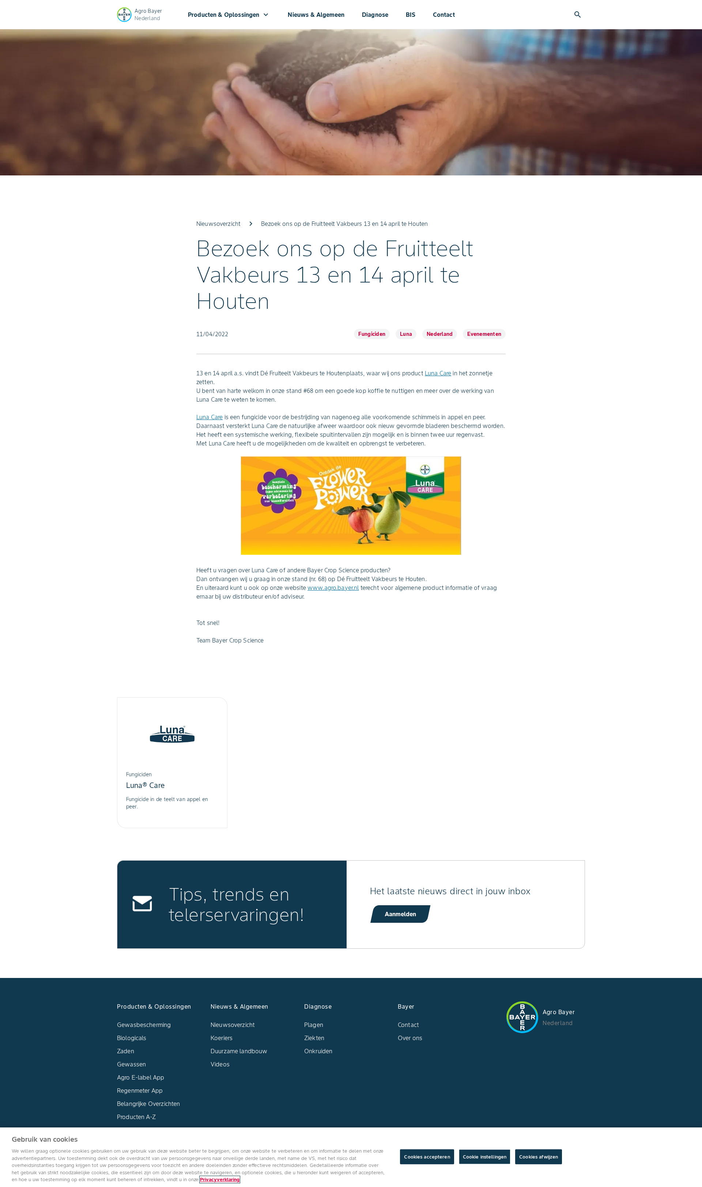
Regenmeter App (140, 1090)
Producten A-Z (136, 1116)
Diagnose (375, 14)
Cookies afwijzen (538, 1156)
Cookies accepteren (427, 1156)
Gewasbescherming (144, 1024)
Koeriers (222, 1038)
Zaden (125, 1051)
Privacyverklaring (219, 1179)
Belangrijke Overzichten (148, 1103)
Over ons (410, 1038)
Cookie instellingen (484, 1156)
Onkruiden (318, 1051)
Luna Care (438, 373)
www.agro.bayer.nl (333, 587)
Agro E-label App (140, 1077)
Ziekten (314, 1038)
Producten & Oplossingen (229, 14)
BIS (410, 14)
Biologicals (132, 1038)
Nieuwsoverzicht (233, 1024)
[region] (351, 1157)
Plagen (313, 1024)
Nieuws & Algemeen (316, 14)
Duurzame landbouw (239, 1051)
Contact (444, 14)
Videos (220, 1064)
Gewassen (131, 1064)
